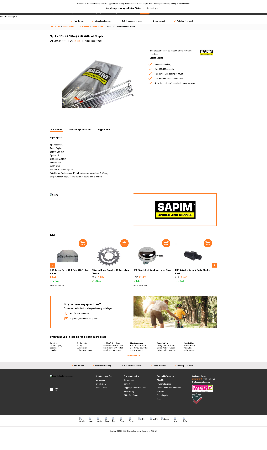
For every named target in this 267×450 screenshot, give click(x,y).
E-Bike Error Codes (131, 395)
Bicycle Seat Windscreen (112, 350)
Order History (101, 384)
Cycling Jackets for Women (166, 350)
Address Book (101, 388)
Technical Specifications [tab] (80, 129)
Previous (52, 265)
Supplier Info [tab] (104, 129)
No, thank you (152, 8)
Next (214, 265)
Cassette (53, 348)
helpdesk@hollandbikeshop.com (83, 318)
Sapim (77, 41)
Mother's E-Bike (189, 350)
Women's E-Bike (189, 345)
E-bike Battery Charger (85, 350)
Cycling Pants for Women (166, 348)
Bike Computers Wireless (139, 348)
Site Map (160, 391)
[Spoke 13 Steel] (51, 26)
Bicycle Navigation (136, 350)
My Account (100, 380)
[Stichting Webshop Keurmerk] (202, 388)
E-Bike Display (82, 348)
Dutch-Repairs (162, 395)
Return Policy (129, 391)
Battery (79, 345)
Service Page (129, 380)
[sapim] (206, 52)
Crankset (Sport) (56, 345)
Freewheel (53, 350)
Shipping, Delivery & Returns (135, 388)
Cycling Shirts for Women (166, 345)
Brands (159, 399)
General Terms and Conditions (169, 388)
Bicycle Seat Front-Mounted (113, 345)
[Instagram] (56, 390)
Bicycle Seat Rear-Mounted (113, 348)
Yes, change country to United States (123, 8)
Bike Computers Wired (138, 345)
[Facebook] (51, 390)
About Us (160, 380)
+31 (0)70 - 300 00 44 (79, 313)
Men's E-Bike (188, 348)
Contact (127, 384)
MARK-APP (154, 431)
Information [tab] (56, 129)
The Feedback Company (201, 382)
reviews (209, 379)
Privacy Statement (164, 384)
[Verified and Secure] (197, 399)
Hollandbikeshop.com (134, 431)
